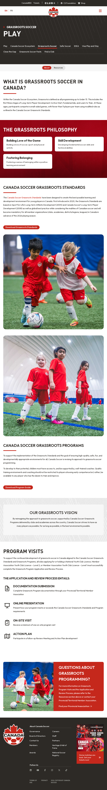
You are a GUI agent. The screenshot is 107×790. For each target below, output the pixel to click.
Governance (34, 731)
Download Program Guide (18, 487)
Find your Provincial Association (74, 706)
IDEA (76, 46)
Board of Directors (37, 736)
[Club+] (50, 3)
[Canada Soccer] (53, 12)
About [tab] (46, 68)
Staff (54, 736)
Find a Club (49, 51)
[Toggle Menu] (100, 10)
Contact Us (34, 740)
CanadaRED (27, 3)
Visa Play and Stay (90, 46)
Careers (55, 731)
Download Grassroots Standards (21, 227)
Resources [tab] (58, 68)
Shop (83, 3)
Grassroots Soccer (47, 46)
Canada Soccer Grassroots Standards (24, 197)
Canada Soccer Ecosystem (22, 46)
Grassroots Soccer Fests (30, 51)
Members (33, 745)
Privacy (44, 780)
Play (5, 46)
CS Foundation (69, 3)
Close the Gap (9, 51)
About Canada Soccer (39, 726)
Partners (56, 740)
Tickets (36, 3)
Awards (32, 752)
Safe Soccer (65, 46)
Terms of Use (33, 781)
